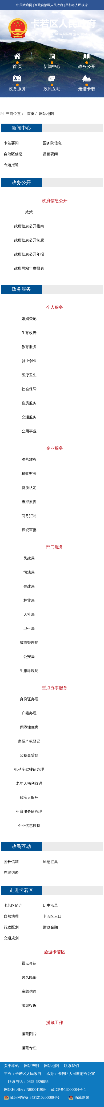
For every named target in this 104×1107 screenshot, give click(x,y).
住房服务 (29, 403)
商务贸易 (29, 516)
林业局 (29, 600)
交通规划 (11, 938)
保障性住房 (29, 727)
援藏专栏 (29, 1048)
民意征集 (50, 862)
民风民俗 (29, 977)
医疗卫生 (29, 375)
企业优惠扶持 (29, 826)
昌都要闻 (50, 154)
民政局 (29, 558)
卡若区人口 (52, 916)
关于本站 (11, 1066)
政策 (29, 212)
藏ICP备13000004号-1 (68, 1090)
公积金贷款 (29, 755)
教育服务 (29, 347)
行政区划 (11, 927)
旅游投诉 (29, 1006)
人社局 (29, 615)
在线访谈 (11, 873)
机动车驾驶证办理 (29, 769)
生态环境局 (29, 671)
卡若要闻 (11, 143)
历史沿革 (50, 906)
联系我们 (71, 1066)
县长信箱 (11, 862)
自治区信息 (13, 154)
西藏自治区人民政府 (48, 5)
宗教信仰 (29, 991)
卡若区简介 (13, 906)
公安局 (29, 657)
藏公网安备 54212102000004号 (34, 1098)
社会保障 (29, 389)
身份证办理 (29, 699)
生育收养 (29, 333)
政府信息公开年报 (29, 254)
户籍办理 (29, 713)
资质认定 (29, 488)
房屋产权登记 (29, 741)
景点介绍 (29, 963)
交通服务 (29, 417)
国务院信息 (52, 143)
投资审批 (29, 530)
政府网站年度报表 (29, 268)
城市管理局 (29, 643)
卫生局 (29, 629)
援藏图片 (29, 1034)
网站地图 (51, 1066)
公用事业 (29, 431)
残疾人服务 (29, 798)
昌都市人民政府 (76, 5)
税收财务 (29, 474)
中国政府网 (24, 5)
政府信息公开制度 (29, 240)
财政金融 (50, 927)
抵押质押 (29, 502)
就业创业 (29, 361)
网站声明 (31, 1066)
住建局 (29, 586)
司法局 (29, 572)
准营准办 (29, 460)
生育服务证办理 (29, 812)
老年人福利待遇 (29, 783)
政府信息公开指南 (29, 226)
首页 (30, 114)
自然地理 (11, 916)
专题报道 (11, 165)
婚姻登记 (29, 319)
